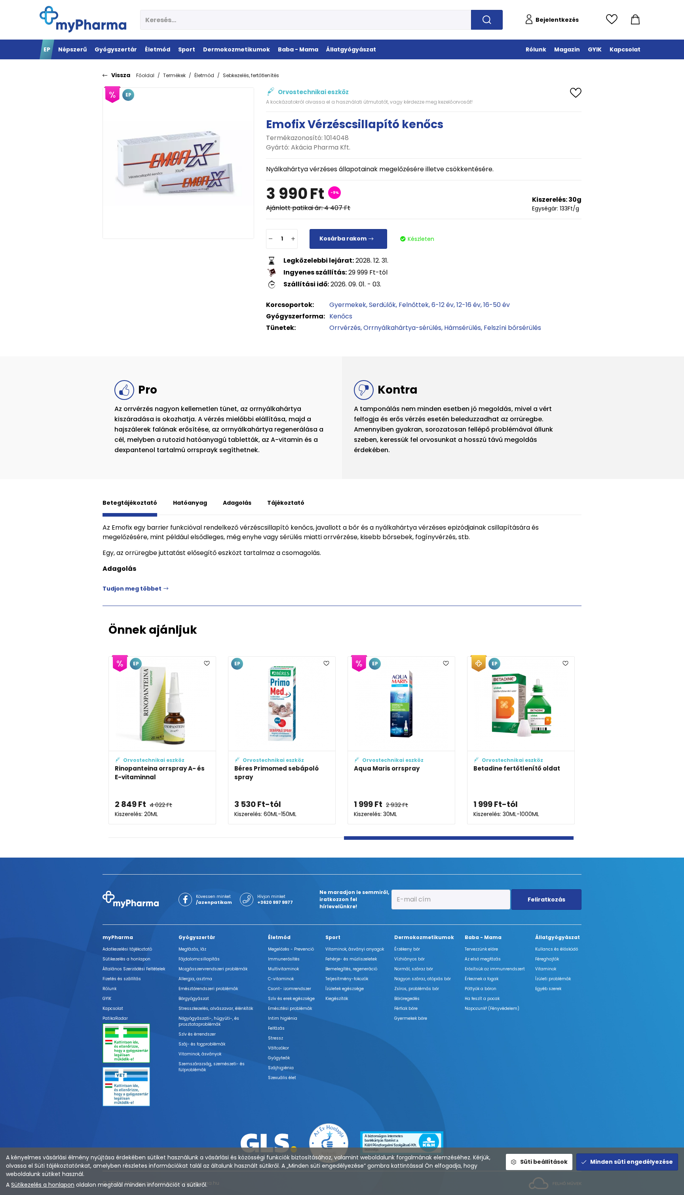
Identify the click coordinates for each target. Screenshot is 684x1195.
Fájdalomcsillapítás (199, 959)
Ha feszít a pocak (482, 999)
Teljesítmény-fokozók (346, 979)
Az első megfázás (483, 959)
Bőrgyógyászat (194, 999)
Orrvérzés (345, 327)
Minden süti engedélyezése (631, 1162)
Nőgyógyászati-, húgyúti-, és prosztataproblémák (209, 1021)
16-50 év (496, 304)
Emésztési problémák (290, 1008)
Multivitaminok (283, 969)
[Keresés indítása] (487, 20)
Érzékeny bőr (407, 949)
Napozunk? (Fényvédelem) (492, 1008)
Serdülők (382, 304)
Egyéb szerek (548, 989)
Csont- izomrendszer (289, 989)
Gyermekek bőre (410, 1018)
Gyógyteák (279, 1058)
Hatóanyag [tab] (190, 503)
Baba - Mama (483, 937)
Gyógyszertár (197, 937)
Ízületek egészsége (344, 989)
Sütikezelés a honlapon (42, 1185)
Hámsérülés (462, 327)
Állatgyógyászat (557, 937)
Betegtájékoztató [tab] (130, 503)
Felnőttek (414, 304)
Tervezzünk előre (481, 949)
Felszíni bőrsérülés (512, 327)
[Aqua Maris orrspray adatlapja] (401, 740)
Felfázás (276, 1028)
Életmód (204, 75)
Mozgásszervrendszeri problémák (213, 969)
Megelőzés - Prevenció (291, 949)
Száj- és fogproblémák (202, 1044)
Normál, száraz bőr (413, 969)
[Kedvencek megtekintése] (613, 20)
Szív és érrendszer (197, 1034)
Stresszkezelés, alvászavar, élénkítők (216, 1008)
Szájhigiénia (281, 1068)
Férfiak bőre (406, 1008)
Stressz (275, 1038)
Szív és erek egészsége (291, 999)
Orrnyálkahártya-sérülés (402, 327)
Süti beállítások (544, 1162)
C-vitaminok (281, 979)
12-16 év (468, 304)
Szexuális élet (282, 1078)
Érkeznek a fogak (481, 979)
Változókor (278, 1048)
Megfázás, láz (192, 949)
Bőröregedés (407, 999)
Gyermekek (347, 304)
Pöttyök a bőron (480, 989)
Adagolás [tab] (237, 503)
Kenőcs (340, 316)
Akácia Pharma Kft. (320, 147)
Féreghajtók (547, 959)
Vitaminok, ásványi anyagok (354, 949)
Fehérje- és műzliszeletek (351, 959)
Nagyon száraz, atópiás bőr (422, 979)
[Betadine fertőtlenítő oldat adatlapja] (521, 740)
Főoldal (145, 75)
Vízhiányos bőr (409, 959)
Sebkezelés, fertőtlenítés (251, 75)
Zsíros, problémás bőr (416, 989)
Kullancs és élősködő (556, 949)
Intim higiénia (282, 1018)
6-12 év (442, 304)
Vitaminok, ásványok (200, 1054)
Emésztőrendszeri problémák (208, 989)
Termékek (174, 75)
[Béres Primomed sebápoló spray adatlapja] (282, 740)
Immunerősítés (284, 959)
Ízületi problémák (553, 979)
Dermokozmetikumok (424, 937)
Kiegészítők (336, 999)
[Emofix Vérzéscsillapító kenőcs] (178, 163)
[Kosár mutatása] (635, 20)
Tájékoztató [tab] (285, 503)
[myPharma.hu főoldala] (83, 19)
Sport (332, 937)
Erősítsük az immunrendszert (495, 969)
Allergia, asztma (195, 979)
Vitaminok (545, 969)
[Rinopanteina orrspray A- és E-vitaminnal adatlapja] (162, 740)
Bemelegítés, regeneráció (351, 969)
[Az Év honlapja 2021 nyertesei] (329, 1142)
